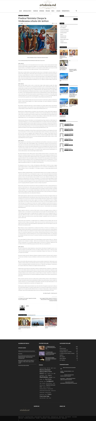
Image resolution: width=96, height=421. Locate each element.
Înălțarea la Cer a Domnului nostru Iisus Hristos (63, 57)
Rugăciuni (35, 10)
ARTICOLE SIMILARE (22, 315)
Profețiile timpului (63, 42)
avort (52, 368)
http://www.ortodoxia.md (67, 126)
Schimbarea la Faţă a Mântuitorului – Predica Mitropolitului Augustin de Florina (24, 327)
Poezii (52, 10)
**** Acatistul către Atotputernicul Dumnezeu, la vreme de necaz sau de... (50, 353)
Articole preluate (29, 13)
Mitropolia (43, 383)
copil (54, 373)
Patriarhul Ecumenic (48, 392)
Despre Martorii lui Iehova (29, 416)
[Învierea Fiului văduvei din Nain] (64, 76)
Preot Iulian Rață (44, 396)
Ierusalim (41, 379)
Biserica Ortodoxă (45, 369)
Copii (52, 373)
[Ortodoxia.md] (48, 5)
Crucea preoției (74, 416)
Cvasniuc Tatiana (67, 138)
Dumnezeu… (71, 56)
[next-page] (21, 331)
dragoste (50, 375)
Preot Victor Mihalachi (68, 133)
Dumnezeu (44, 377)
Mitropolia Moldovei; (49, 383)
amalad (61, 371)
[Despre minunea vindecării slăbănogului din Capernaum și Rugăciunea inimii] (73, 90)
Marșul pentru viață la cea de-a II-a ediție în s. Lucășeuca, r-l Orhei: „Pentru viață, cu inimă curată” (26, 361)
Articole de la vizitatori (64, 31)
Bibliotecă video (63, 36)
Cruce (46, 375)
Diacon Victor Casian (68, 128)
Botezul (45, 373)
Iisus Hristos (48, 379)
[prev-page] (19, 331)
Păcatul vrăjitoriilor (68, 416)
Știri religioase (63, 27)
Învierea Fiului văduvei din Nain (23, 365)
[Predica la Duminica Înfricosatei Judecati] (51, 321)
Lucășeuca (49, 381)
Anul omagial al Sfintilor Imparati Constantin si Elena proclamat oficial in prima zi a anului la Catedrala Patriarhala (48, 299)
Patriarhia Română (50, 388)
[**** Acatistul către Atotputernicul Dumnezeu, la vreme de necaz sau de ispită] (42, 353)
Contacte (62, 41)
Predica (49, 394)
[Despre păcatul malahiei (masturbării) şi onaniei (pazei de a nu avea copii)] (42, 359)
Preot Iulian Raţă (67, 123)
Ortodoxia (41, 10)
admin (22, 23)
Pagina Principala (63, 25)
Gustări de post (63, 37)
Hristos (50, 377)
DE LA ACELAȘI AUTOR (31, 315)
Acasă (20, 10)
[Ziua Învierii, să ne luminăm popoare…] (64, 112)
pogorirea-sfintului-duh (38, 416)
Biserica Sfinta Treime (64, 39)
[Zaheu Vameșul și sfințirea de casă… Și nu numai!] (64, 101)
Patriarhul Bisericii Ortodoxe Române (45, 390)
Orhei (41, 386)
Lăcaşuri (58, 10)
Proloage (48, 10)
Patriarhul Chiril (53, 390)
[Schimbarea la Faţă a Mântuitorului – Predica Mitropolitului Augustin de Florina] (24, 321)
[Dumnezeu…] (73, 52)
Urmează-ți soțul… (35, 326)
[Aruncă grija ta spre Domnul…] (73, 101)
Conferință (48, 373)
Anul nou (48, 368)
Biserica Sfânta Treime (46, 371)
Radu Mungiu (62, 378)
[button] (76, 11)
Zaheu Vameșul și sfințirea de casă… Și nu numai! (64, 106)
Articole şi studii (27, 10)
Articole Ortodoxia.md (64, 29)
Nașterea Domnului (50, 385)
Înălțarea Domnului (21, 416)
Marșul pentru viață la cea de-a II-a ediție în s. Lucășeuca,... (73, 70)
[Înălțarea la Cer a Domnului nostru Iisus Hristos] (64, 52)
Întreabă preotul (66, 10)
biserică (42, 373)
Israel (45, 381)
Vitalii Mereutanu (68, 148)
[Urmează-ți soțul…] (38, 321)
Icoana (54, 377)
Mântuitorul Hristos (42, 385)
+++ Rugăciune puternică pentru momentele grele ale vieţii (50, 347)
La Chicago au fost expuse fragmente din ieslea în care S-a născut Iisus (27, 299)
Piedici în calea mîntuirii (46, 416)
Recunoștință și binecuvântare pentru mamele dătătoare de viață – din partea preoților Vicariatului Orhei (26, 357)
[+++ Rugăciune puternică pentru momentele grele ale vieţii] (42, 348)
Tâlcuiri (61, 34)
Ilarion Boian (41, 381)
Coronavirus (42, 375)
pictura (46, 394)
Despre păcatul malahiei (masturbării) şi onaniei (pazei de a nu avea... (50, 358)
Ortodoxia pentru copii (54, 416)
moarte (54, 383)
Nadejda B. (66, 143)
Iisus (43, 379)
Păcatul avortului (61, 416)
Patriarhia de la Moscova (43, 388)
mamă (40, 383)
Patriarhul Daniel (42, 392)
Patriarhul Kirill (42, 394)
